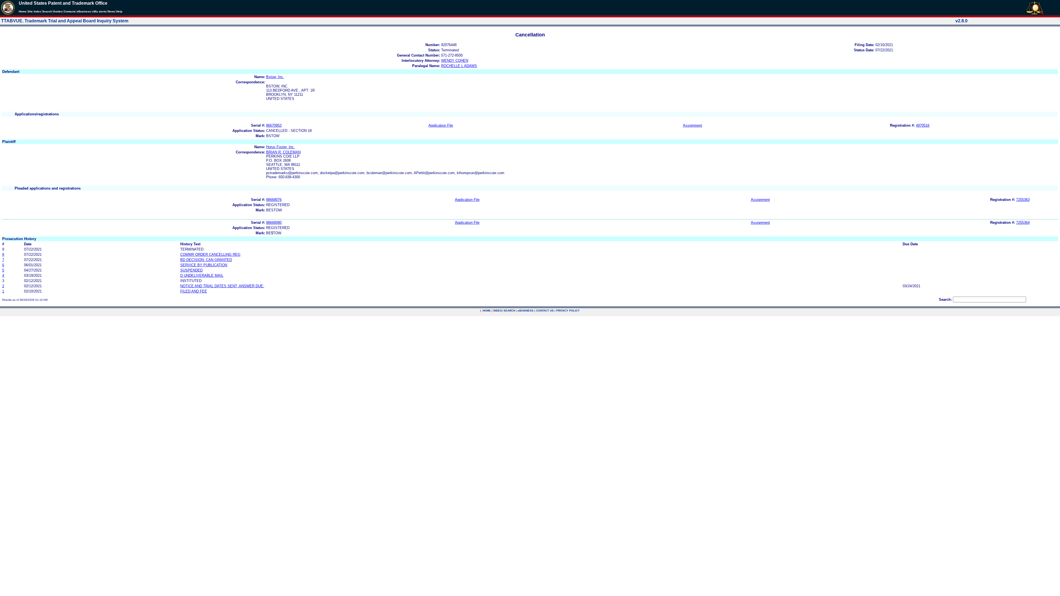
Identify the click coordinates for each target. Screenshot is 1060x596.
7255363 (1023, 200)
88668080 (274, 222)
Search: (945, 299)
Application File (440, 125)
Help (119, 11)
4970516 (922, 125)
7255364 (1023, 222)
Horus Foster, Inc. (280, 147)
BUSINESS (526, 310)
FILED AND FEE (193, 291)
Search (47, 11)
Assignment (692, 125)
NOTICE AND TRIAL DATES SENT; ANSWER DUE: (222, 286)
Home (22, 11)
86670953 (274, 125)
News (111, 11)
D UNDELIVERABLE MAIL (201, 275)
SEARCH (509, 310)
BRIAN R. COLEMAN (283, 152)
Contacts (70, 11)
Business (84, 11)
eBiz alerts (99, 11)
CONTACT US (545, 310)
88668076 (274, 200)
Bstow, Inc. (275, 77)
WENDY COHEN (454, 60)
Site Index (34, 11)
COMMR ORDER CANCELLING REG (210, 254)
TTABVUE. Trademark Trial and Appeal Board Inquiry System (64, 20)
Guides (58, 11)
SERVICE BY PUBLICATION (203, 265)
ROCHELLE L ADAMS (459, 66)
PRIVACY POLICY (568, 310)
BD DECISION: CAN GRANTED (206, 260)
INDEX (497, 310)
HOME (487, 310)
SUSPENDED (191, 270)
